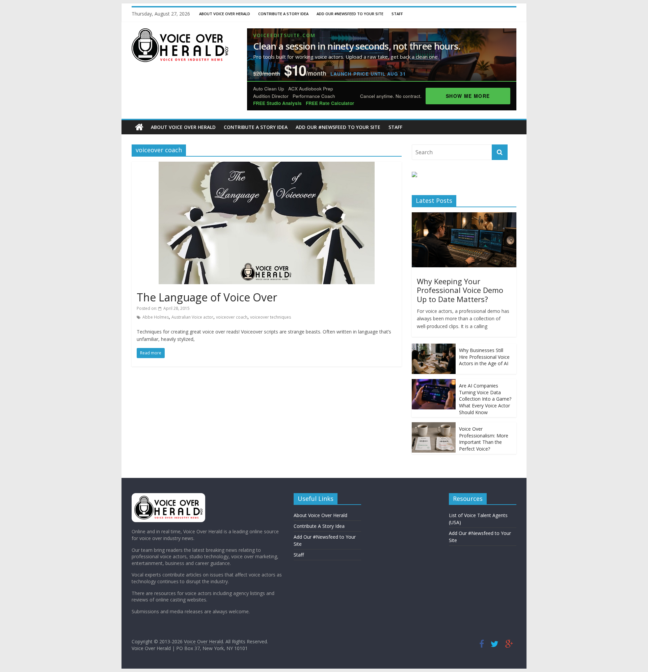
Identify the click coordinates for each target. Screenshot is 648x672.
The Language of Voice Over (207, 297)
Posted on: (163, 308)
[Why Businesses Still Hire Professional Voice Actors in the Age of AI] (434, 347)
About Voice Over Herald (224, 13)
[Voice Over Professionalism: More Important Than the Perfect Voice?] (434, 426)
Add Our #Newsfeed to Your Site (350, 13)
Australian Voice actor (192, 317)
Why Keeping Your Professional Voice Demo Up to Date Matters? (460, 290)
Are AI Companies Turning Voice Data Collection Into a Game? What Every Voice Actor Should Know (485, 398)
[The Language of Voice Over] (267, 165)
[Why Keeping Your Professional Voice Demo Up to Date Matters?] (464, 216)
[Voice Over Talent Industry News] (180, 32)
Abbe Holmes (155, 317)
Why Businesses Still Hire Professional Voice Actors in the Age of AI (484, 357)
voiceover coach (231, 317)
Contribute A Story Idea (283, 13)
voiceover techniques (270, 317)
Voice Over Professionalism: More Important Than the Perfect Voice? (483, 439)
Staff (397, 13)
